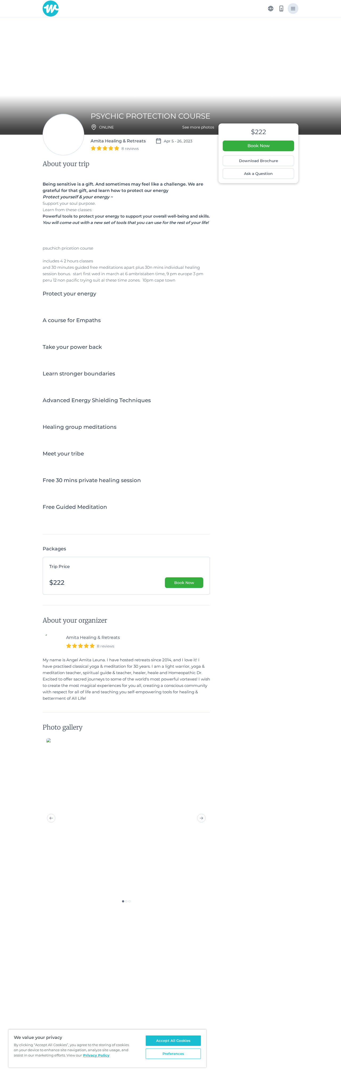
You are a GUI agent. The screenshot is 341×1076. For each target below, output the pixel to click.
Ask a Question (258, 173)
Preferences (173, 1053)
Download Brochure (258, 160)
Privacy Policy (96, 1055)
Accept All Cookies (173, 1040)
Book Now (258, 145)
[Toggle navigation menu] (293, 8)
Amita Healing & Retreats (93, 637)
